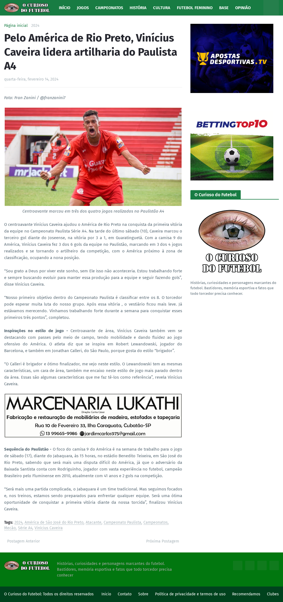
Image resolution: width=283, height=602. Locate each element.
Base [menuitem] (224, 7)
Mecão (10, 528)
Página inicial (16, 26)
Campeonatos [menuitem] (109, 7)
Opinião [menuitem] (243, 7)
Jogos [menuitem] (83, 7)
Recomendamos (246, 594)
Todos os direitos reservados (68, 594)
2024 (35, 26)
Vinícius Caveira (49, 528)
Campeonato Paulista (122, 523)
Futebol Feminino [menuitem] (195, 7)
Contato (125, 594)
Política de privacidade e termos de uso (190, 594)
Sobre (143, 594)
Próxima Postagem (162, 541)
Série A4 (25, 528)
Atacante (93, 523)
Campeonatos (155, 523)
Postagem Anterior (23, 541)
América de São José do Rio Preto (54, 523)
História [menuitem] (138, 7)
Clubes (273, 594)
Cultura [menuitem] (161, 7)
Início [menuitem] (64, 7)
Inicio (106, 594)
